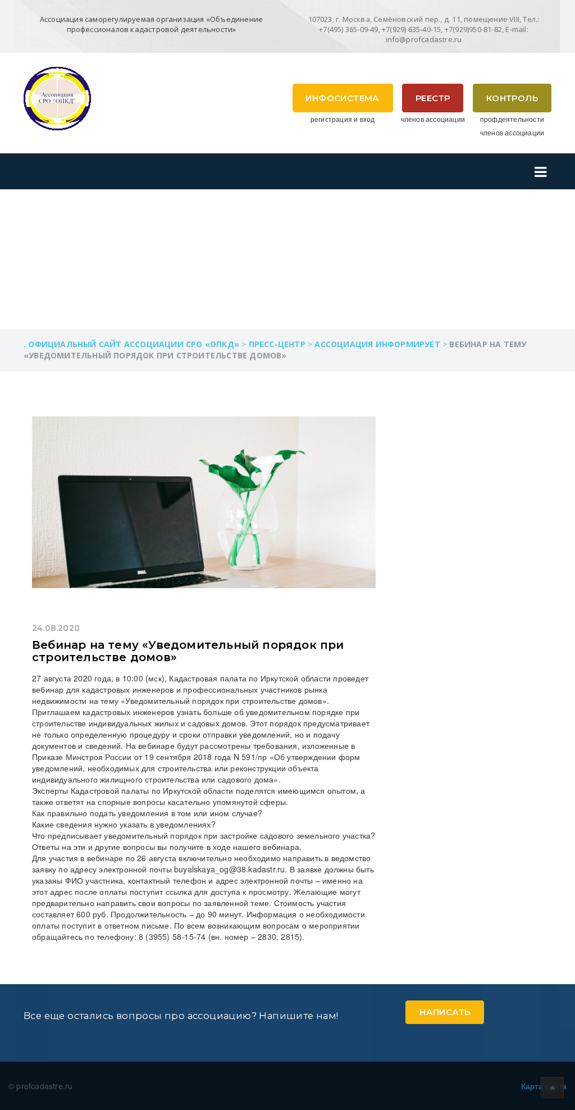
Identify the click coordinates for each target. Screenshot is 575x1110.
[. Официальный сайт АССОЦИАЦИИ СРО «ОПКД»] (57, 97)
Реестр (433, 98)
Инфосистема (342, 98)
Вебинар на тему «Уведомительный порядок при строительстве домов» (188, 651)
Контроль (512, 98)
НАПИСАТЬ (444, 1012)
